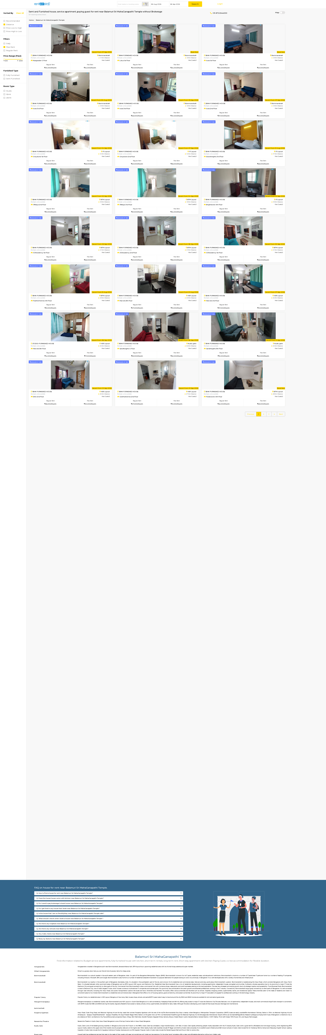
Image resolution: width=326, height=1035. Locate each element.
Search (195, 4)
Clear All (20, 13)
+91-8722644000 (219, 13)
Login (220, 4)
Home (31, 20)
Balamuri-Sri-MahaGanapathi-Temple (50, 20)
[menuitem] (250, 414)
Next (281, 414)
